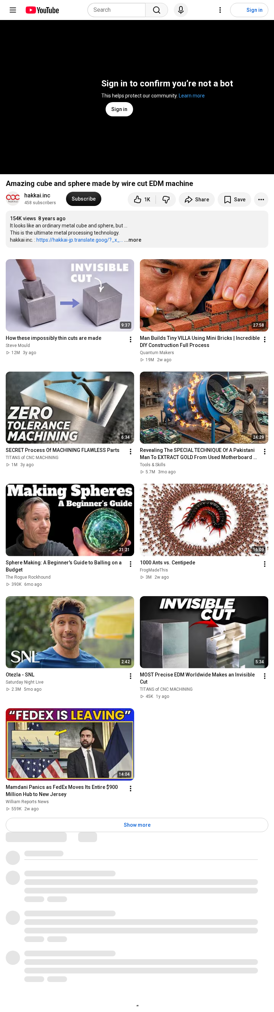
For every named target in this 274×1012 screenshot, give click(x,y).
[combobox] (118, 10)
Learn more (192, 96)
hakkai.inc (37, 195)
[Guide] (13, 10)
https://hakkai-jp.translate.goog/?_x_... (79, 240)
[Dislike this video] (166, 199)
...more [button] (132, 240)
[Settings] (220, 10)
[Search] (156, 10)
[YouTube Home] (42, 10)
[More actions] (261, 199)
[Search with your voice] (181, 10)
